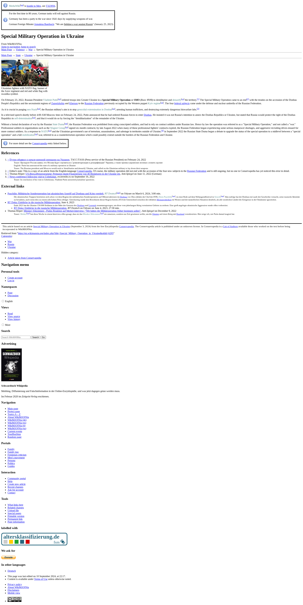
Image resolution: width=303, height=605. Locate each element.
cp (59, 99)
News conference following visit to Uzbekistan (32, 176)
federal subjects (182, 103)
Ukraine (28, 55)
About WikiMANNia (18, 587)
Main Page (6, 49)
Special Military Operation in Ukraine (51, 226)
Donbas (148, 115)
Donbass (123, 197)
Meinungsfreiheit (164, 200)
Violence (20, 49)
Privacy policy (15, 584)
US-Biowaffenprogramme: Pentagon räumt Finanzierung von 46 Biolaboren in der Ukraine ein (73, 173)
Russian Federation (94, 103)
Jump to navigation (10, 46)
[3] (198, 109)
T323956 (50, 6)
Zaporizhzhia (57, 103)
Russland (180, 214)
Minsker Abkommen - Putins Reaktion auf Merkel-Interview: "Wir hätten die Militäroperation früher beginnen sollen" (82, 211)
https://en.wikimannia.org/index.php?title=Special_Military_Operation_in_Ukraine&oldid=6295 (65, 233)
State (18, 55)
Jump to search (28, 46)
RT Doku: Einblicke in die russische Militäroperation (34, 202)
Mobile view (14, 593)
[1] (198, 99)
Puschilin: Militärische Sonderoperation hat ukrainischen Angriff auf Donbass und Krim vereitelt (55, 193)
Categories (6, 236)
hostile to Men (34, 6)
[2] (248, 99)
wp (22, 5)
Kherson (73, 103)
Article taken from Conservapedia (24, 258)
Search (5, 331)
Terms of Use (41, 579)
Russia (11, 244)
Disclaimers (13, 590)
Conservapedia (39, 143)
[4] (162, 130)
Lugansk (92, 205)
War (30, 49)
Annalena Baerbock (44, 24)
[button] (3, 301)
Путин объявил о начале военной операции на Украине (39, 159)
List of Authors (230, 226)
